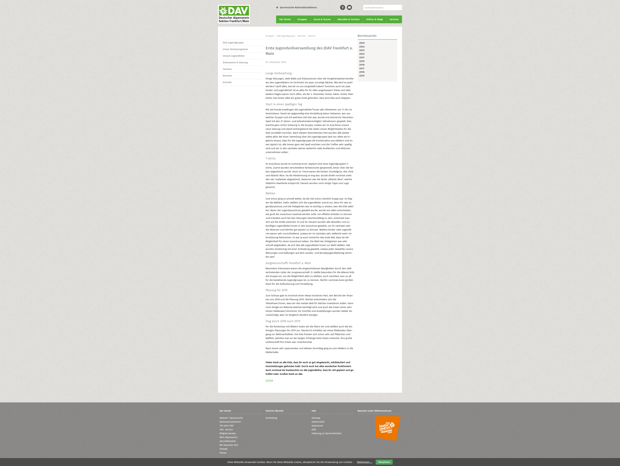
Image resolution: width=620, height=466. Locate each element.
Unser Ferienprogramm (235, 49)
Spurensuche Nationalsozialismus (298, 7)
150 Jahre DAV (227, 425)
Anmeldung (271, 418)
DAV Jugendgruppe (233, 42)
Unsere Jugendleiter (234, 55)
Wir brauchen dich (229, 445)
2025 (362, 42)
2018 (362, 64)
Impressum (317, 425)
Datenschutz (318, 421)
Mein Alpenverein (229, 437)
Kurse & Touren (322, 19)
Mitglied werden (228, 433)
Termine (227, 69)
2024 (362, 46)
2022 (362, 53)
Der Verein (285, 19)
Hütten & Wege (374, 19)
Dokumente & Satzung (235, 62)
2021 (361, 57)
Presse (223, 452)
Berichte (227, 75)
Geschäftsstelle (228, 441)
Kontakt (227, 82)
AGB (314, 429)
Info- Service (226, 429)
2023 (362, 50)
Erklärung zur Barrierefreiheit (326, 433)
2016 (361, 72)
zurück (269, 380)
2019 (361, 61)
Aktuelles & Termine (348, 19)
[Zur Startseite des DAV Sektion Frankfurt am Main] (234, 22)
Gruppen (302, 19)
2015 (361, 75)
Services (394, 19)
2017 (361, 68)
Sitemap (316, 418)
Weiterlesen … (364, 462)
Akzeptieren (384, 462)
